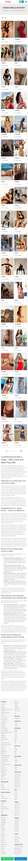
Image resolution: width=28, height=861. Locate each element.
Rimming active (4, 759)
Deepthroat (3, 723)
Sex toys (3, 766)
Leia (16, 348)
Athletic (16, 730)
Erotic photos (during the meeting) (6, 733)
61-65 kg (16, 827)
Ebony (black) (4, 806)
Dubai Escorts (18, 848)
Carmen (4, 395)
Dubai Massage (18, 850)
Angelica (17, 39)
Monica (4, 419)
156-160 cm (17, 806)
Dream (4, 276)
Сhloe (3, 86)
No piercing (17, 718)
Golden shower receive (6, 744)
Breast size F (17, 783)
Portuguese (3, 851)
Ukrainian (17, 706)
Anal (2, 705)
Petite (16, 735)
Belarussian (3, 822)
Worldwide (17, 841)
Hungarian (3, 835)
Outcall (2, 796)
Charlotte (4, 134)
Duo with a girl (4, 728)
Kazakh (2, 839)
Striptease (3, 771)
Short (16, 758)
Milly (3, 39)
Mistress (3, 753)
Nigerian (3, 848)
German (3, 833)
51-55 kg (16, 823)
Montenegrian (4, 844)
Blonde (16, 748)
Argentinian (3, 819)
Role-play (3, 762)
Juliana (4, 324)
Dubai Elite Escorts (19, 846)
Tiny (15, 743)
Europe (16, 839)
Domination (3, 726)
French (2, 831)
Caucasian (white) (5, 808)
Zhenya (4, 158)
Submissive (3, 773)
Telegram (21, 858)
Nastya (17, 158)
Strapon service (4, 769)
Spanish (16, 703)
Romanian (3, 853)
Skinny (16, 737)
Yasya (16, 276)
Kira (16, 63)
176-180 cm (17, 813)
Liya (3, 348)
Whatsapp (8, 858)
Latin (2, 810)
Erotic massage (4, 730)
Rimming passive (4, 760)
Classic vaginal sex (5, 712)
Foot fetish (3, 737)
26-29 (16, 795)
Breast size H (17, 786)
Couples (3, 714)
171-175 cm (17, 811)
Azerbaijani (3, 821)
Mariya (4, 63)
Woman (2, 785)
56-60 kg (16, 825)
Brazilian (3, 824)
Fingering (3, 735)
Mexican (3, 842)
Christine (17, 134)
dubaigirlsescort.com (7, 10)
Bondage (3, 707)
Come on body (4, 719)
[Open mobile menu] (26, 2)
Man (2, 784)
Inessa (4, 253)
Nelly (3, 181)
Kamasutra (3, 750)
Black (16, 751)
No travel (16, 836)
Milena (17, 181)
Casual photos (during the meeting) (6, 710)
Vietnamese (17, 710)
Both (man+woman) (5, 789)
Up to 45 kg (17, 820)
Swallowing (3, 775)
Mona (16, 300)
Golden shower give (5, 742)
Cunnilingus (3, 721)
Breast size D (17, 779)
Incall (2, 794)
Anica (16, 442)
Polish (2, 849)
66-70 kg (16, 829)
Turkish (16, 705)
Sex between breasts (5, 764)
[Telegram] (23, 2)
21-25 (16, 793)
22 (21, 451)
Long (16, 762)
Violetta (4, 371)
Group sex (3, 746)
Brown (16, 749)
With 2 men (3, 778)
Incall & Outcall (4, 798)
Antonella (18, 324)
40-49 (16, 799)
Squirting (3, 768)
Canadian (3, 828)
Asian (2, 805)
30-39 (16, 797)
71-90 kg (16, 831)
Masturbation (4, 751)
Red (15, 753)
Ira (16, 419)
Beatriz (4, 442)
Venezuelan (17, 708)
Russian (16, 701)
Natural (16, 725)
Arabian (2, 803)
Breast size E (17, 781)
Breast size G (17, 785)
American (3, 817)
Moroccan (3, 846)
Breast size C (17, 777)
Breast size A (17, 774)
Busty (16, 732)
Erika (3, 110)
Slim (15, 739)
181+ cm (16, 815)
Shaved (16, 723)
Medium (16, 760)
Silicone (16, 769)
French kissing (4, 739)
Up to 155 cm (17, 804)
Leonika (17, 110)
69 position (3, 704)
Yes (15, 713)
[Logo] (8, 1)
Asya (16, 253)
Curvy (16, 733)
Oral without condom (5, 755)
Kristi (16, 371)
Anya (16, 86)
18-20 (16, 791)
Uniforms (3, 777)
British (2, 826)
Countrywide (17, 837)
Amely (17, 205)
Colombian (3, 830)
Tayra (3, 205)
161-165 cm (17, 807)
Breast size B (17, 775)
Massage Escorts (18, 852)
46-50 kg (16, 822)
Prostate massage (5, 757)
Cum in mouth (4, 717)
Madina (4, 229)
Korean (2, 840)
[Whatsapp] (20, 2)
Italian (2, 837)
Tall (15, 741)
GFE (2, 740)
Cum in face (3, 716)
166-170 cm (17, 809)
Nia (16, 229)
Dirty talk (3, 725)
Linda (16, 395)
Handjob (3, 748)
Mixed (2, 812)
